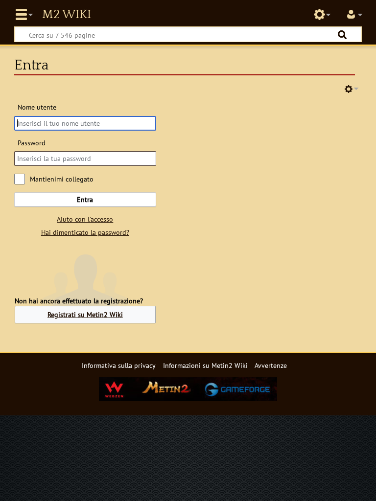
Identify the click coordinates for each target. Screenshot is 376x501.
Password (32, 142)
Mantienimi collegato (62, 178)
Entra (85, 199)
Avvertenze (271, 365)
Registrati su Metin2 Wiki (85, 314)
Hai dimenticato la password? (85, 232)
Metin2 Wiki (66, 14)
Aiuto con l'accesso (85, 219)
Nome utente (37, 107)
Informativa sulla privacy (119, 365)
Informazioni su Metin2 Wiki (205, 365)
